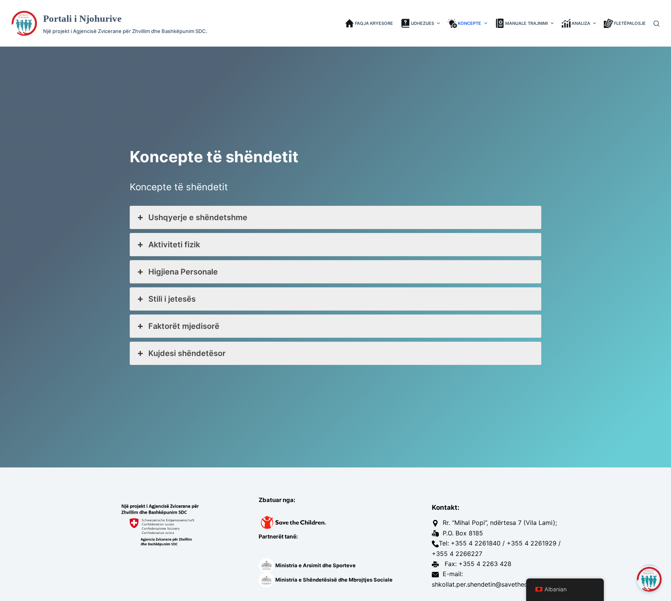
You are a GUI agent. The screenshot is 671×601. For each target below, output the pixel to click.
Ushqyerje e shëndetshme (197, 217)
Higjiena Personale (183, 271)
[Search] (656, 23)
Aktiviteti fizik (174, 244)
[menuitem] (371, 23)
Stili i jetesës (172, 299)
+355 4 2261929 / (534, 543)
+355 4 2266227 (457, 554)
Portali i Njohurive (82, 18)
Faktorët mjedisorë (183, 326)
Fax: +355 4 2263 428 (477, 564)
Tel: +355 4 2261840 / (472, 543)
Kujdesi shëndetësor (187, 353)
